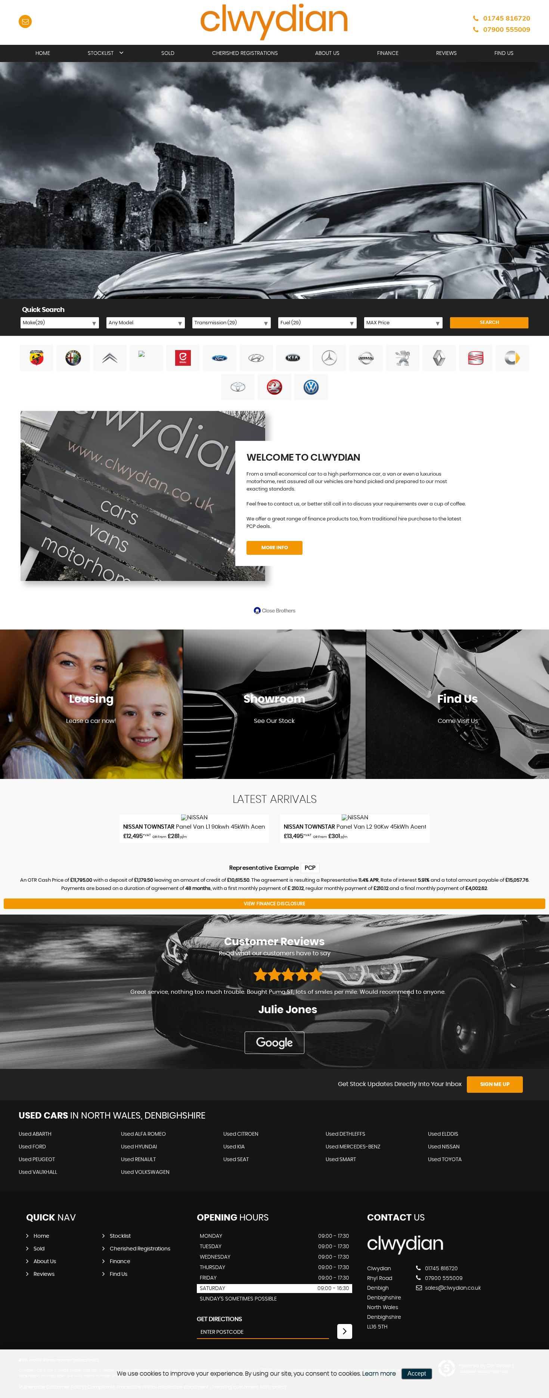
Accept (416, 1373)
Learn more (379, 1374)
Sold (167, 53)
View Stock (274, 743)
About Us (327, 53)
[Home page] (274, 23)
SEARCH (489, 322)
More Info (274, 547)
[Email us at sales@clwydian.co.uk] (25, 21)
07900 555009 (506, 29)
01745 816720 (506, 18)
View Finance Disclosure (274, 903)
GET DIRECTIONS (219, 1319)
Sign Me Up (495, 1084)
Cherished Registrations (245, 53)
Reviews (446, 53)
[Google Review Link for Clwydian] (274, 1043)
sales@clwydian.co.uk (452, 1288)
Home (42, 53)
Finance (387, 53)
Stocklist (101, 53)
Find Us (504, 53)
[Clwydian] (405, 1253)
